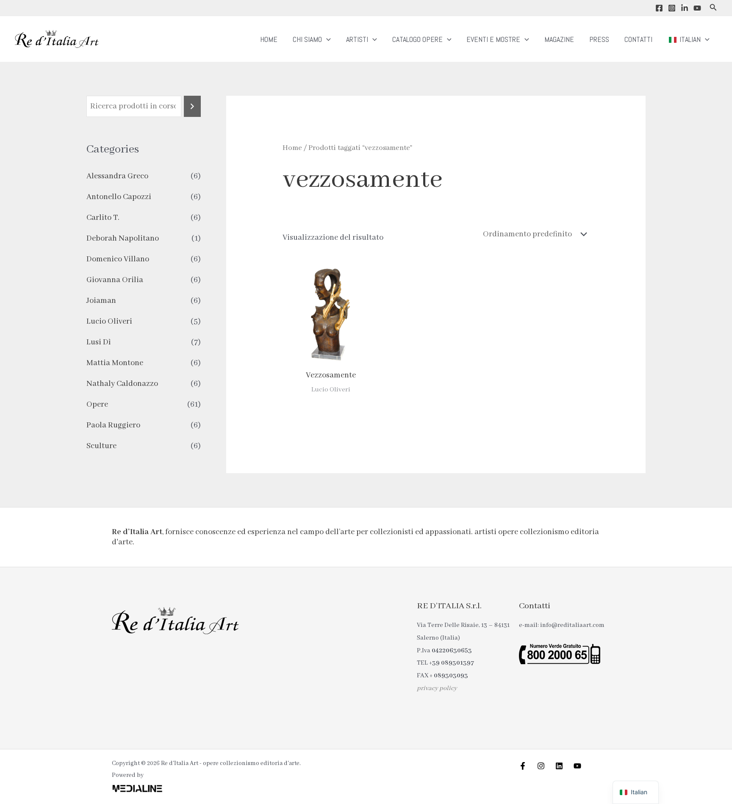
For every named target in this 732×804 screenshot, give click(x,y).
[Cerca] (192, 106)
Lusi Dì (98, 342)
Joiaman (101, 301)
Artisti (357, 39)
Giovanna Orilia (114, 280)
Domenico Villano (117, 259)
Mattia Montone (114, 363)
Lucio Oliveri (109, 321)
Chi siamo (307, 39)
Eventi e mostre (493, 39)
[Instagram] (672, 8)
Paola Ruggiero (113, 425)
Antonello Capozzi (118, 197)
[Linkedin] (684, 8)
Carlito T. (102, 218)
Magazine (559, 39)
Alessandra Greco (117, 176)
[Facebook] (659, 8)
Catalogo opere (417, 39)
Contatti (638, 39)
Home (268, 39)
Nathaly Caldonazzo (122, 384)
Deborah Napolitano (122, 238)
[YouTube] (697, 8)
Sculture (101, 446)
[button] (713, 8)
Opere (97, 404)
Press (599, 39)
